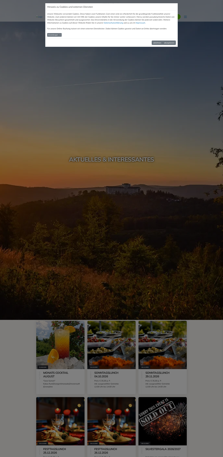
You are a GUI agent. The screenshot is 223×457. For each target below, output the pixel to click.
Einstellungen (53, 35)
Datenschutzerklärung (113, 23)
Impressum (140, 23)
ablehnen (157, 43)
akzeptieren (169, 43)
